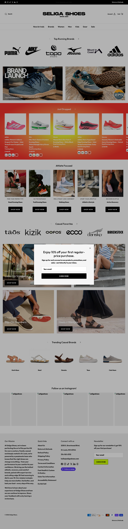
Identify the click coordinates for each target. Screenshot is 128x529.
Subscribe (64, 276)
